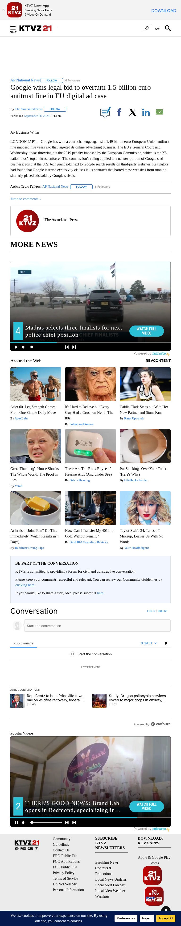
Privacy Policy (63, 873)
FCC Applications (66, 861)
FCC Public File (65, 867)
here (100, 593)
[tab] (23, 643)
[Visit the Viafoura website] (161, 724)
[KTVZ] (38, 28)
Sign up (162, 610)
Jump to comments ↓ (25, 199)
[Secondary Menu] (16, 28)
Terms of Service (65, 878)
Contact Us (61, 850)
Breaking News (107, 862)
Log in (151, 610)
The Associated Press (28, 109)
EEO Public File (65, 856)
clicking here (24, 585)
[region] (90, 667)
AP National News (55, 186)
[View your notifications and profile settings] (166, 643)
